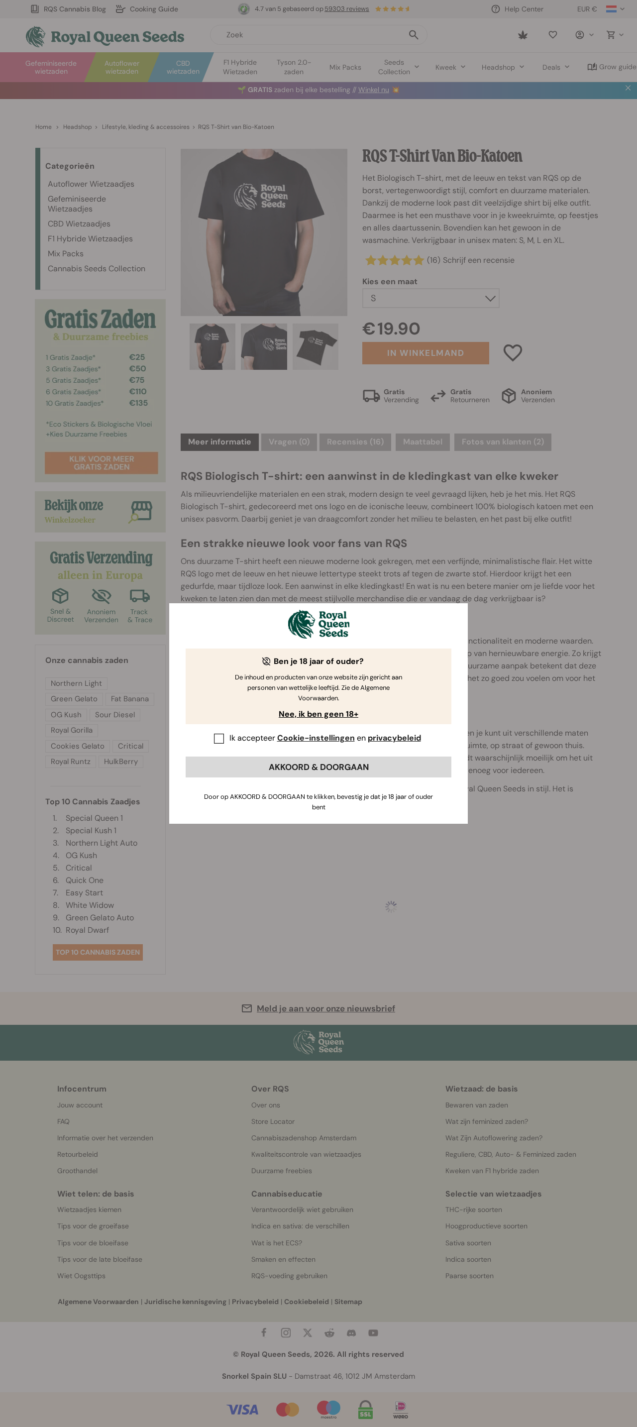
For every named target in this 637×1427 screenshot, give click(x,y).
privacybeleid (394, 738)
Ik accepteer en (325, 738)
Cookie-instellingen (316, 738)
